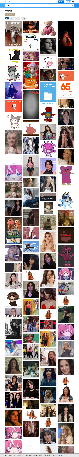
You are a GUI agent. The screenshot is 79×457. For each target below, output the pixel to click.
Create (61, 1)
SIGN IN (68, 1)
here (61, 455)
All (7, 18)
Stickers (17, 18)
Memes (23, 18)
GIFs (12, 18)
